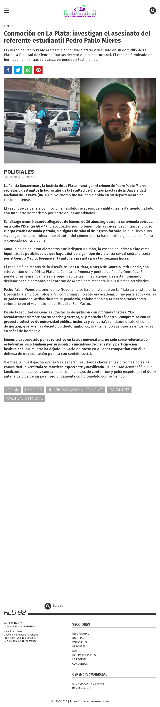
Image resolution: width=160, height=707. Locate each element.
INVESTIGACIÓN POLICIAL (24, 398)
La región (79, 659)
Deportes (78, 646)
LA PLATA (12, 390)
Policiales (79, 642)
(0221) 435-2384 (82, 688)
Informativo (81, 633)
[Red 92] (80, 11)
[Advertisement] (80, 435)
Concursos (80, 663)
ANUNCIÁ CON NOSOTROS (88, 683)
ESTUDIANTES (119, 390)
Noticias (78, 638)
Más (74, 651)
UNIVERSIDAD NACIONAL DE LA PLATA (75, 390)
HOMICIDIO (33, 390)
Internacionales (84, 655)
